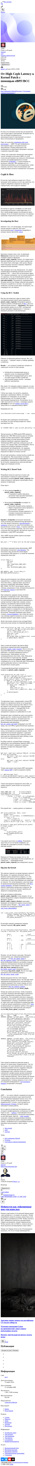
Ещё (6, 1342)
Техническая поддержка (20, 1462)
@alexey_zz (16, 1181)
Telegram (11, 1166)
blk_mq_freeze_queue (18, 958)
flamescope (18, 230)
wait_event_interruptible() (9, 908)
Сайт (15, 1166)
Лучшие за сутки (6, 1350)
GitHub (6, 1192)
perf (12, 230)
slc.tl (6, 1377)
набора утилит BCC (21, 403)
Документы (8, 1438)
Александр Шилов (11, 1402)
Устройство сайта (10, 1433)
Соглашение (9, 1440)
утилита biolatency (13, 614)
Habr (11, 1464)
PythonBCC (13, 161)
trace (32, 1004)
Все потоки (7, 2)
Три (21, 1082)
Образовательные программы (14, 1453)
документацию (24, 523)
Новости (7, 1419)
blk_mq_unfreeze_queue (8, 960)
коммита (3, 1083)
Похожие (15, 1350)
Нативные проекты (11, 1451)
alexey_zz (4, 69)
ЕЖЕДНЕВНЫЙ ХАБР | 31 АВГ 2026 (13, 1196)
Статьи (7, 1417)
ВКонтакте (4, 1166)
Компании (8, 1422)
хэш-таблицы (21, 550)
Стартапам (8, 1455)
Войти (7, 1409)
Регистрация (9, 1411)
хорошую (4, 525)
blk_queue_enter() (24, 905)
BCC (25, 303)
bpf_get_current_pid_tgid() (9, 724)
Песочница (8, 1426)
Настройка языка (6, 1462)
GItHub (19, 841)
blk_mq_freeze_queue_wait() (10, 974)
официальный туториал (9, 1104)
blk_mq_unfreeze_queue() (17, 986)
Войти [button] (3, 12)
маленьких (26, 1082)
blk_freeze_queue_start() (8, 969)
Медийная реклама (11, 1450)
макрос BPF (9, 770)
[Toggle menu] (1, 2)
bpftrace (14, 1113)
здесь (20, 232)
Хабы (6, 1421)
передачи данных (9, 589)
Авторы (7, 1424)
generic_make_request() (14, 649)
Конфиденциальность (12, 1441)
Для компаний (9, 1436)
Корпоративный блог (12, 1448)
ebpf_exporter (24, 1116)
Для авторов (9, 1434)
